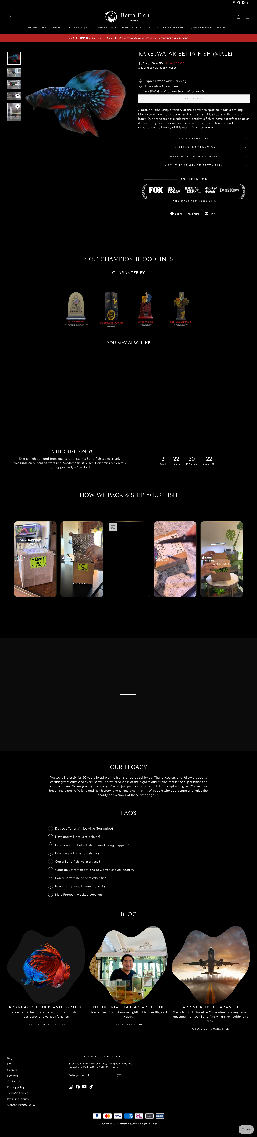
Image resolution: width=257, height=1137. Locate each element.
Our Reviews (201, 27)
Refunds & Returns (18, 1098)
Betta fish (51, 27)
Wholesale (131, 27)
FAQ (9, 1064)
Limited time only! (194, 138)
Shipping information (194, 147)
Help (221, 27)
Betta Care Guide (128, 1024)
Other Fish (79, 27)
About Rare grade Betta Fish (194, 165)
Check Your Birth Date (46, 1024)
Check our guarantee (210, 1028)
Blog (10, 1058)
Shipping (143, 67)
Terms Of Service (17, 1093)
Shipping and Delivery (166, 27)
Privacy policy (15, 1087)
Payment (12, 1075)
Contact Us (14, 1081)
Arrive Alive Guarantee (194, 156)
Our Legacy (107, 27)
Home (32, 27)
